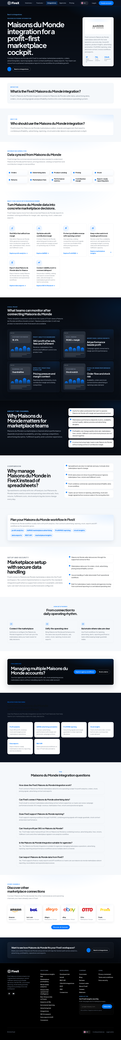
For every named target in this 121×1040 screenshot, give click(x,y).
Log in (94, 3)
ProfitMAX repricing (63, 530)
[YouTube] (13, 993)
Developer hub (65, 974)
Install (62, 977)
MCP (61, 986)
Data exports (14, 743)
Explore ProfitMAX (70, 253)
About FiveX (83, 986)
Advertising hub (45, 1008)
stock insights (79, 530)
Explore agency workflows (85, 672)
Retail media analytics (44, 985)
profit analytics (18, 530)
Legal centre (110, 1032)
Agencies (62, 3)
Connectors (64, 992)
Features (39, 3)
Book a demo (103, 672)
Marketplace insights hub (47, 975)
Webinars (82, 992)
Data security (103, 980)
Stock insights (95, 727)
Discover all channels (60, 927)
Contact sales (84, 983)
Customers (83, 974)
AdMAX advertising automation (47, 727)
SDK (61, 989)
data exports (17, 535)
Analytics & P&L (45, 1002)
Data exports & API (46, 1017)
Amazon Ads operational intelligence (44, 992)
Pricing (71, 3)
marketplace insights (43, 535)
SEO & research (45, 1014)
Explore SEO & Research (46, 285)
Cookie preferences (98, 1032)
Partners (82, 980)
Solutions (28, 3)
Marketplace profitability (44, 980)
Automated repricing (47, 1005)
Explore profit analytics (19, 253)
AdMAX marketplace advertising (39, 530)
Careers (81, 989)
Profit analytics (15, 727)
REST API (28, 535)
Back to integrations (14, 14)
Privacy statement (105, 974)
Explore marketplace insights (100, 252)
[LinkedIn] (9, 993)
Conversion (44, 1020)
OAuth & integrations (67, 983)
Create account (106, 3)
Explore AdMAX (43, 253)
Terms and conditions (106, 977)
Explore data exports (18, 285)
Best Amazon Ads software (46, 998)
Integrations (51, 3)
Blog (80, 977)
